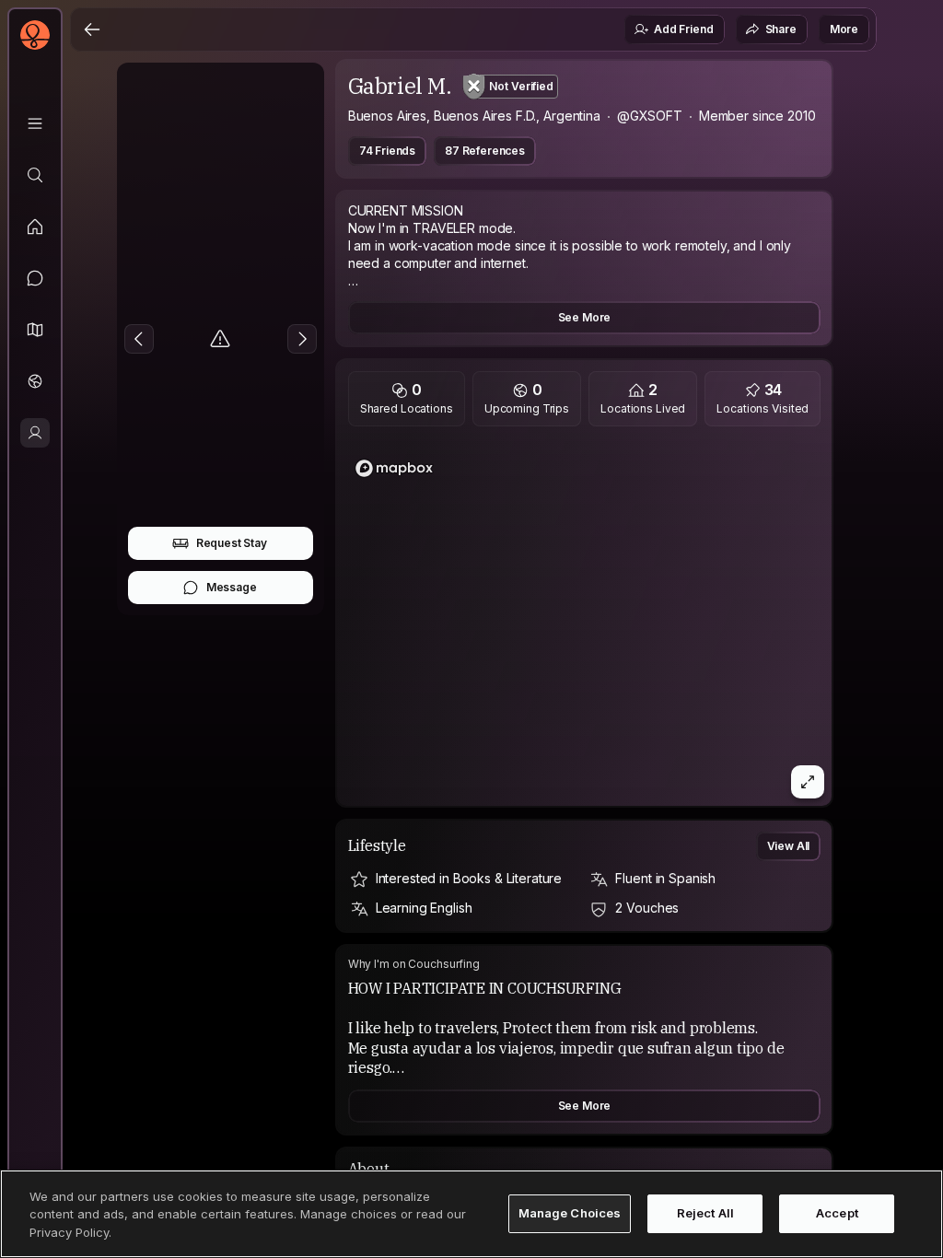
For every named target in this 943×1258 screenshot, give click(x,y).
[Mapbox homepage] (394, 468)
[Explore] (35, 175)
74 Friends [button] (387, 150)
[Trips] (35, 381)
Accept (837, 1213)
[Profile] (35, 433)
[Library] (35, 123)
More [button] (844, 29)
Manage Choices (570, 1213)
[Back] (92, 29)
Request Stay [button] (231, 543)
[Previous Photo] (139, 339)
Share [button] (781, 29)
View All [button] (788, 846)
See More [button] (584, 317)
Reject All (705, 1213)
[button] (35, 329)
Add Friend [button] (683, 29)
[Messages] (35, 278)
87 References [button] (485, 150)
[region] (584, 621)
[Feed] (35, 226)
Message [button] (231, 587)
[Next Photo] (302, 339)
